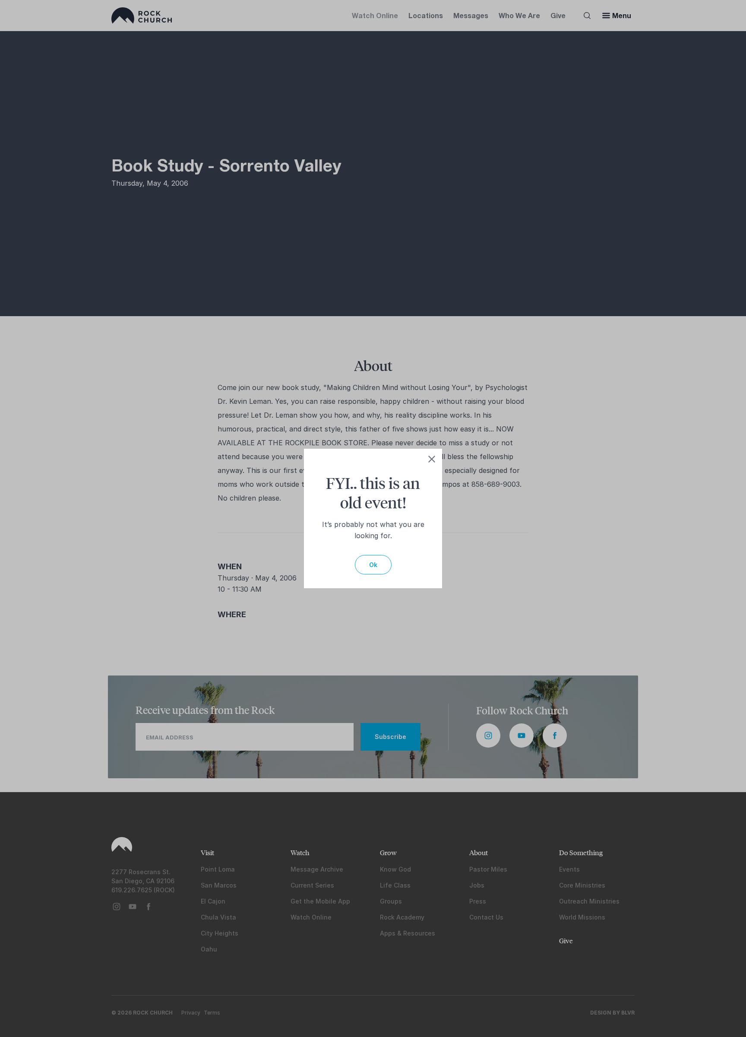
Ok (373, 564)
